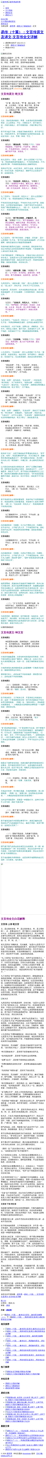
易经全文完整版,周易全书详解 (19, 1372)
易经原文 (12, 21)
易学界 (18, 2)
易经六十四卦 (6, 58)
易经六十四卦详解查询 (23, 1374)
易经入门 (9, 15)
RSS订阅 (4, 19)
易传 (8, 1305)
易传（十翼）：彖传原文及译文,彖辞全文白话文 (26, 1329)
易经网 (9, 1310)
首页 (7, 8)
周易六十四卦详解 (12, 1383)
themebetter (27, 1453)
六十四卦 (9, 10)
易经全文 (9, 13)
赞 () (3, 1301)
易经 (31, 86)
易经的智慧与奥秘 (12, 1388)
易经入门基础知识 (24, 26)
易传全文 (4, 24)
